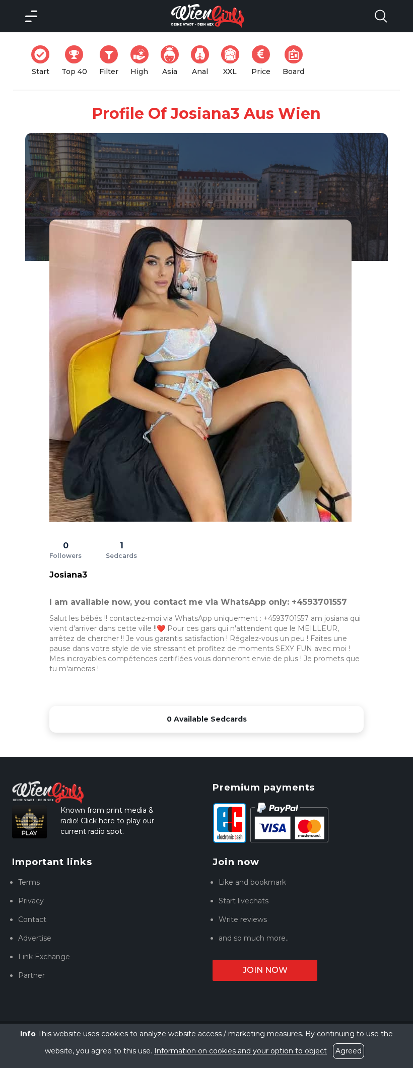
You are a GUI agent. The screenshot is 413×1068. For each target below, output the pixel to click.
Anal (203, 60)
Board (296, 60)
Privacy (31, 900)
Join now (265, 970)
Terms (29, 882)
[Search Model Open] (381, 16)
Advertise (34, 938)
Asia (173, 60)
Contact (32, 919)
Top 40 (77, 60)
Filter (111, 60)
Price (264, 60)
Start (43, 60)
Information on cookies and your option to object (240, 1050)
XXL (233, 60)
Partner (31, 975)
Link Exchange (44, 956)
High (142, 60)
